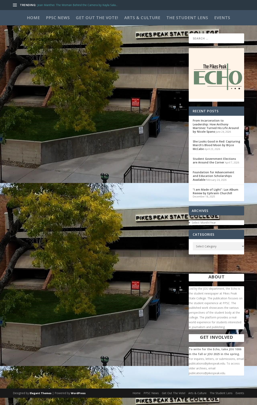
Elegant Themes (40, 393)
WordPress (78, 393)
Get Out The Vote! (97, 17)
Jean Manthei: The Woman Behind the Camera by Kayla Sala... (77, 5)
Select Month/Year (204, 222)
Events (222, 17)
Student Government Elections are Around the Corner (214, 160)
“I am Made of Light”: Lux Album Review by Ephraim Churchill (215, 191)
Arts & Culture (142, 17)
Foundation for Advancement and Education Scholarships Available (213, 175)
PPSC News (58, 17)
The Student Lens (187, 17)
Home (33, 17)
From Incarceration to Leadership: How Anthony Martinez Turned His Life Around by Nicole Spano (216, 126)
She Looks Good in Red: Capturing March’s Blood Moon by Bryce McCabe (216, 145)
